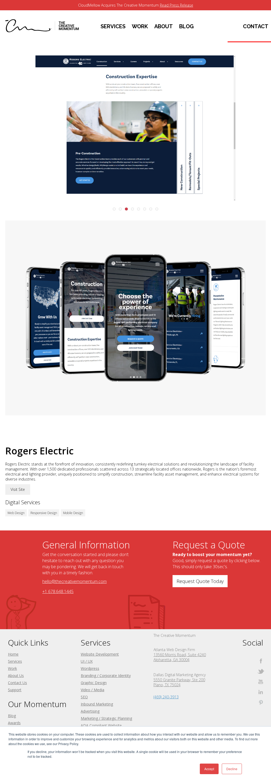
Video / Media (92, 689)
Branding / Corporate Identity (106, 675)
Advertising (90, 711)
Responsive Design (43, 513)
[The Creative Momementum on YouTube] (261, 681)
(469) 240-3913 (166, 696)
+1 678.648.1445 (58, 591)
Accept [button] (209, 768)
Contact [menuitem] (255, 26)
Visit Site (18, 489)
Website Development (100, 654)
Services (15, 661)
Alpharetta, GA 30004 (171, 659)
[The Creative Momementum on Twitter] (261, 671)
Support (14, 689)
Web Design (16, 513)
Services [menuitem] (113, 26)
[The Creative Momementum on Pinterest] (261, 702)
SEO (84, 696)
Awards (14, 722)
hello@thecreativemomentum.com (74, 581)
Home (13, 654)
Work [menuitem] (140, 26)
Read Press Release (176, 5)
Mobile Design (73, 513)
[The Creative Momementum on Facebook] (261, 661)
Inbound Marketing (97, 704)
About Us (16, 675)
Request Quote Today (200, 581)
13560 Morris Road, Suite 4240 (179, 654)
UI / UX (87, 661)
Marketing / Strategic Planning (106, 718)
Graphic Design (94, 682)
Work (12, 668)
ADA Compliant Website (101, 725)
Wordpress (90, 668)
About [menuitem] (163, 26)
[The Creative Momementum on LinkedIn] (261, 692)
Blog (12, 715)
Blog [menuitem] (186, 26)
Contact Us (17, 682)
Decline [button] (231, 768)
